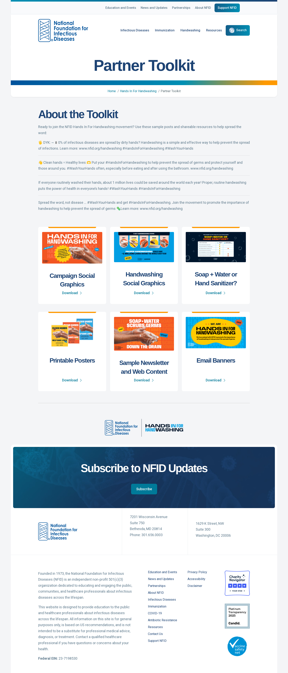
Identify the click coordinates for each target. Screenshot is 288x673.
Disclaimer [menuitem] (194, 586)
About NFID (203, 8)
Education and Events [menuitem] (162, 572)
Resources (214, 30)
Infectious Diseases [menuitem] (162, 599)
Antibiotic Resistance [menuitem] (162, 620)
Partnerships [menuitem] (157, 586)
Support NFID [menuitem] (157, 641)
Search (241, 30)
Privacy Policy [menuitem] (197, 572)
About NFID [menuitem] (156, 593)
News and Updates (154, 8)
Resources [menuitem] (155, 627)
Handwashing (190, 30)
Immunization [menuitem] (157, 606)
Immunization (165, 30)
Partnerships (181, 8)
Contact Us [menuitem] (155, 634)
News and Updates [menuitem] (161, 579)
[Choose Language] (250, 8)
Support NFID (227, 8)
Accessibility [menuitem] (196, 579)
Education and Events (120, 8)
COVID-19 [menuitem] (155, 613)
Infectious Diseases (134, 30)
